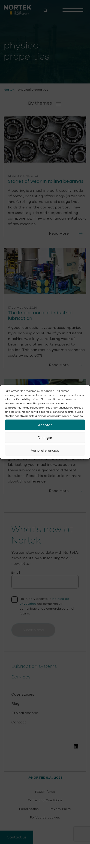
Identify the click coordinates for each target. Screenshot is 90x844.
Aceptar (45, 424)
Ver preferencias (45, 450)
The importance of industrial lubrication (40, 315)
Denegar (45, 437)
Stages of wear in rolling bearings (45, 181)
